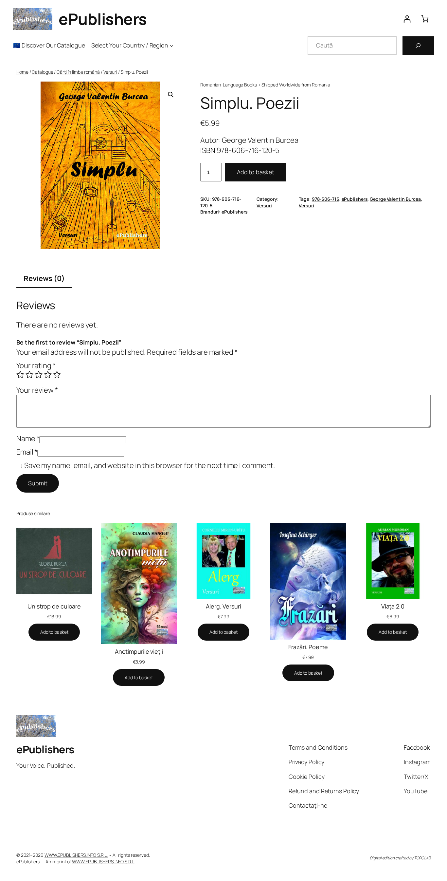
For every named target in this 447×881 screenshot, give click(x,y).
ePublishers (103, 18)
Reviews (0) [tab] (44, 278)
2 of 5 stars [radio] (29, 375)
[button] (171, 95)
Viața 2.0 (392, 606)
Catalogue (42, 72)
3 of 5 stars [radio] (39, 375)
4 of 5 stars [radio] (48, 375)
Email (26, 452)
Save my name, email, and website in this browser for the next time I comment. (149, 465)
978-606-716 (325, 199)
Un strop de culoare (54, 606)
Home (22, 72)
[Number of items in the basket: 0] (425, 19)
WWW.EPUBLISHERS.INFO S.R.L (103, 861)
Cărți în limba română (78, 72)
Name (27, 438)
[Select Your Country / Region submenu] (171, 45)
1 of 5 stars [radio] (20, 375)
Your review (37, 390)
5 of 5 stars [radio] (57, 375)
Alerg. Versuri (223, 606)
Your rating (36, 365)
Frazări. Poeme (308, 647)
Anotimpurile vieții (139, 651)
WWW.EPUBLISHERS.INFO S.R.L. (76, 855)
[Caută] (418, 45)
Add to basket (255, 172)
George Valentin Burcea (395, 199)
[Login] (407, 19)
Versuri (110, 72)
